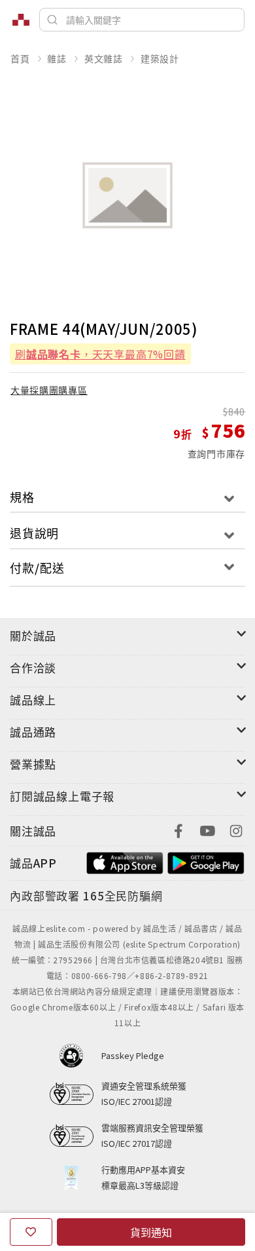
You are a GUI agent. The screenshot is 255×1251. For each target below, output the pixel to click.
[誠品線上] (20, 19)
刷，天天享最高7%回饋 (100, 354)
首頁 (20, 58)
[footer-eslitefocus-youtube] (207, 829)
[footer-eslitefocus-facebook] (178, 829)
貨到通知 (151, 1232)
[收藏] (31, 1232)
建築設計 (160, 58)
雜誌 (57, 58)
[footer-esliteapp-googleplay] (206, 861)
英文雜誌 (103, 58)
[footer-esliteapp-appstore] (125, 861)
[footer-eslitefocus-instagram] (236, 829)
